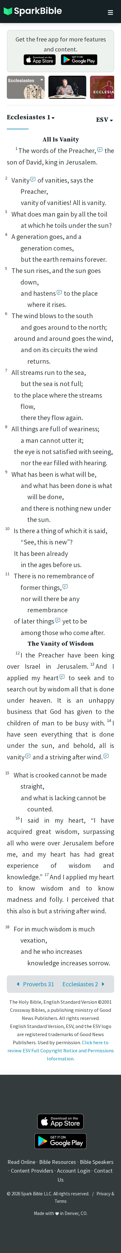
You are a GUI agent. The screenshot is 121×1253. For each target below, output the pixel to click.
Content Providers (32, 1170)
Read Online (21, 1161)
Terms (61, 1201)
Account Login (73, 1170)
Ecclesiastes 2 (80, 984)
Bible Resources (57, 1161)
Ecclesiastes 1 (28, 117)
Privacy (103, 1194)
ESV (102, 120)
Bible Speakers (97, 1161)
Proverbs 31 (38, 984)
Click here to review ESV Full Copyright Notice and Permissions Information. (60, 1050)
